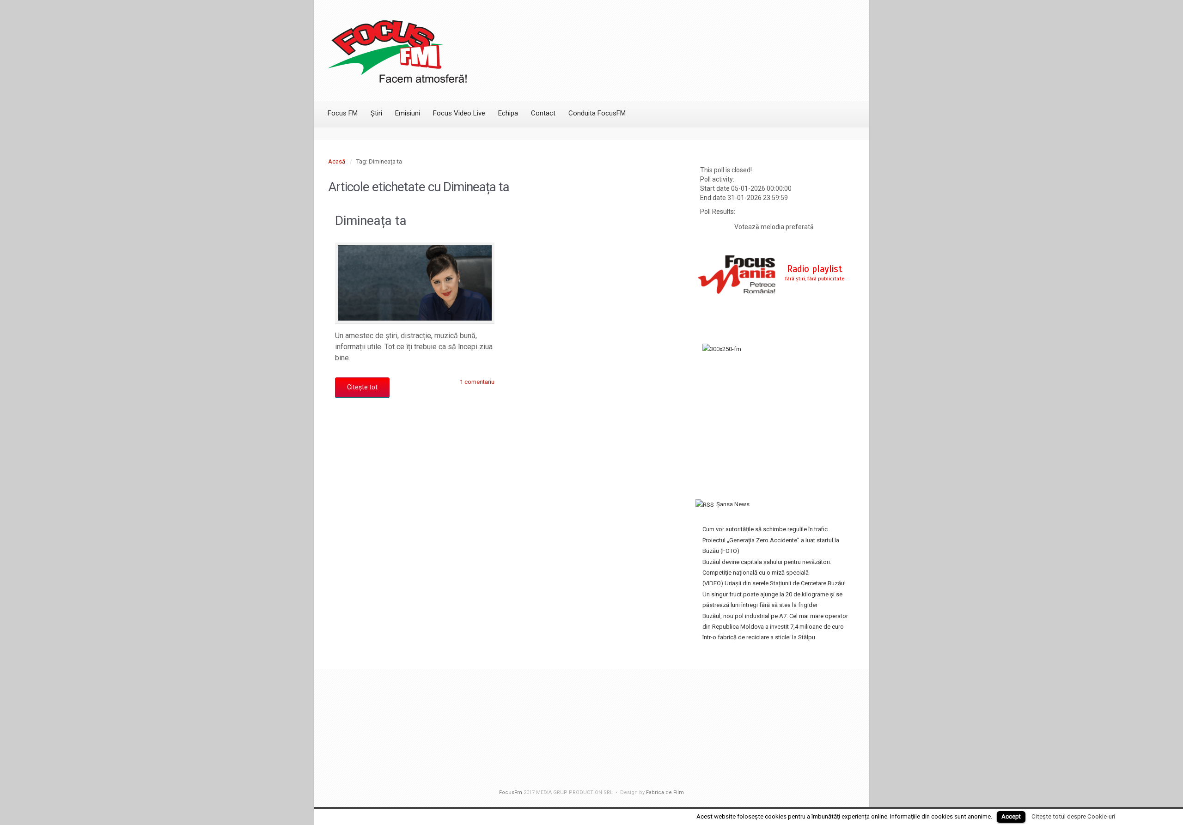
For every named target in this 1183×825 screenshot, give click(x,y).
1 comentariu (477, 381)
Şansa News (733, 504)
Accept (1011, 816)
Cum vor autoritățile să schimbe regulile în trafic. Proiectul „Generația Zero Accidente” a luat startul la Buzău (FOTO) (770, 540)
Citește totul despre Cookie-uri (1073, 816)
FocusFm (510, 792)
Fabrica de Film (665, 792)
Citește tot (362, 387)
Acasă (336, 161)
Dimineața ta (371, 220)
